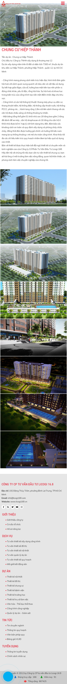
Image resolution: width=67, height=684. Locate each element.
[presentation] (4, 24)
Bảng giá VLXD (14, 639)
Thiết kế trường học (16, 595)
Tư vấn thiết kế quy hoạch (19, 559)
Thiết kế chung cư (15, 585)
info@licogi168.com (17, 498)
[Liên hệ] (7, 679)
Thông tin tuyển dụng (17, 651)
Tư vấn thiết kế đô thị (17, 546)
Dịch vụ (7, 536)
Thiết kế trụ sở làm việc (17, 599)
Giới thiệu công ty (15, 520)
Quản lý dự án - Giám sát (19, 613)
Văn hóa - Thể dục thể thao (20, 604)
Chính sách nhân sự (16, 656)
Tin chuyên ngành (15, 625)
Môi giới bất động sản (17, 564)
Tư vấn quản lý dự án (17, 555)
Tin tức (7, 620)
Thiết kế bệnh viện (15, 590)
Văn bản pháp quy (16, 634)
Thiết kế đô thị (13, 581)
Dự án (6, 571)
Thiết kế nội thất (14, 576)
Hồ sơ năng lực (14, 529)
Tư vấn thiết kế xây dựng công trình (23, 541)
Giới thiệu (9, 514)
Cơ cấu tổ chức (14, 524)
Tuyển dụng (10, 646)
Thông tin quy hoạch (16, 630)
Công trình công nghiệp (18, 608)
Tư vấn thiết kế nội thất (18, 550)
